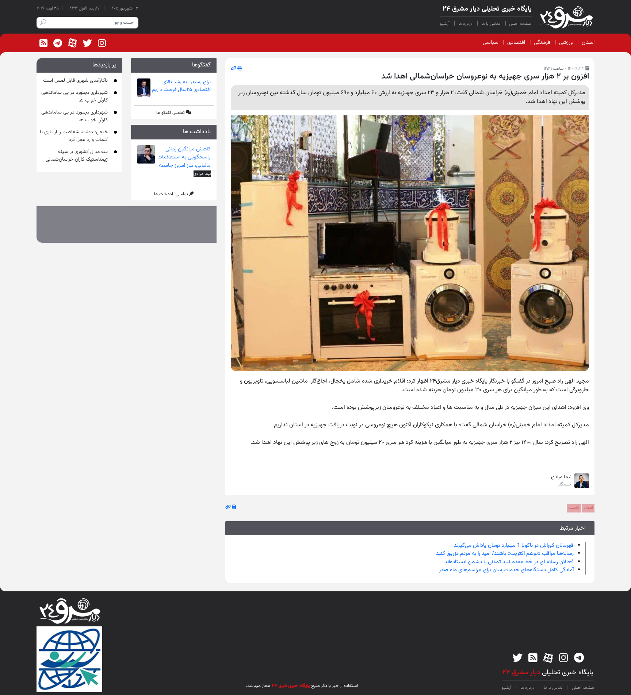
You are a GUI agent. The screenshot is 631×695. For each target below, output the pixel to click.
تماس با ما (490, 23)
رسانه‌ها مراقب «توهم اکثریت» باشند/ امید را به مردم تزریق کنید (505, 553)
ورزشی (566, 42)
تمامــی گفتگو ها (170, 113)
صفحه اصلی (520, 23)
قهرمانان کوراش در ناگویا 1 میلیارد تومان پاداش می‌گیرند (514, 545)
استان (588, 42)
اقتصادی (516, 42)
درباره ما (465, 23)
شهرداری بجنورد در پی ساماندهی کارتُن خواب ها (74, 96)
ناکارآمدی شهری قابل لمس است (75, 81)
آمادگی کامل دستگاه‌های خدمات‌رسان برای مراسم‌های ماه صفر (506, 570)
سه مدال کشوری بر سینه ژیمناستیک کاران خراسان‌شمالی (77, 156)
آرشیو (445, 23)
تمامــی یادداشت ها (171, 194)
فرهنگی (542, 42)
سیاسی (490, 42)
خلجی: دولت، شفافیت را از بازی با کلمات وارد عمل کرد (74, 136)
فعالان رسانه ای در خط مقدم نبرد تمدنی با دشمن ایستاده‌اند (509, 562)
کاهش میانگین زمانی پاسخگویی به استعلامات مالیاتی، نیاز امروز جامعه (184, 157)
